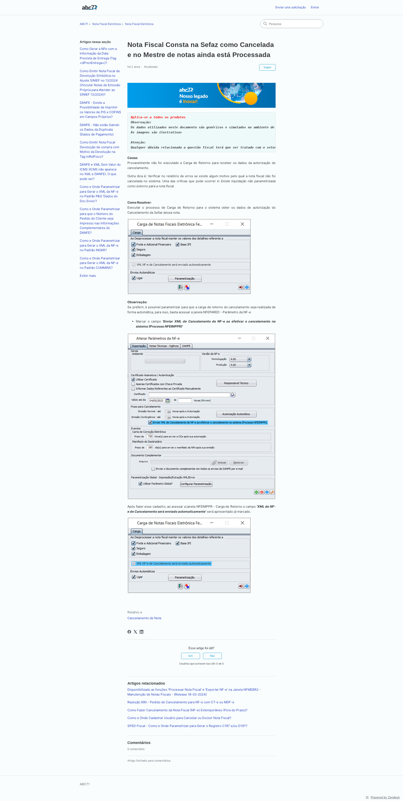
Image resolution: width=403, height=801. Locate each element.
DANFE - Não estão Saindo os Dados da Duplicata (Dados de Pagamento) (99, 129)
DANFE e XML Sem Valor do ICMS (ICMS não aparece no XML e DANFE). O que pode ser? (100, 172)
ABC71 (84, 24)
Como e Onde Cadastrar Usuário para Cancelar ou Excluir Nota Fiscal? (179, 718)
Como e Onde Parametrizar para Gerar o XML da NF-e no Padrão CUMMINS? (100, 263)
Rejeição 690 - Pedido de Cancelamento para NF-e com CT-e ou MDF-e (180, 702)
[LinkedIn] (141, 632)
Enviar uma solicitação (290, 7)
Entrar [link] (315, 7)
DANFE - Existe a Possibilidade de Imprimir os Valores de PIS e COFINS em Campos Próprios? (100, 110)
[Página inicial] (90, 7)
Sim (190, 655)
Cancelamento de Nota (144, 618)
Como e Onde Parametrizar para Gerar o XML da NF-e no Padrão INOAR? (100, 245)
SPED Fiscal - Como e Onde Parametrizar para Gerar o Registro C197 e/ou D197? (187, 726)
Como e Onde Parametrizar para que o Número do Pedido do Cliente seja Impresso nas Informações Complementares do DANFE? (100, 221)
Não (212, 655)
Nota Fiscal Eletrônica (106, 24)
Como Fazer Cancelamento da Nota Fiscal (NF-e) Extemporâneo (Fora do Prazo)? (187, 710)
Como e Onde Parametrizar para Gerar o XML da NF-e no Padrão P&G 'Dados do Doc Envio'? (100, 194)
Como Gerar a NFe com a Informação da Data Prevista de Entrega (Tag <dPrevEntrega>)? (98, 56)
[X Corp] (135, 632)
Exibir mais (88, 276)
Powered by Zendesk (385, 797)
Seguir (267, 67)
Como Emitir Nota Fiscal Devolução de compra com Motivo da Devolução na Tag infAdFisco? (99, 149)
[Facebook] (129, 632)
